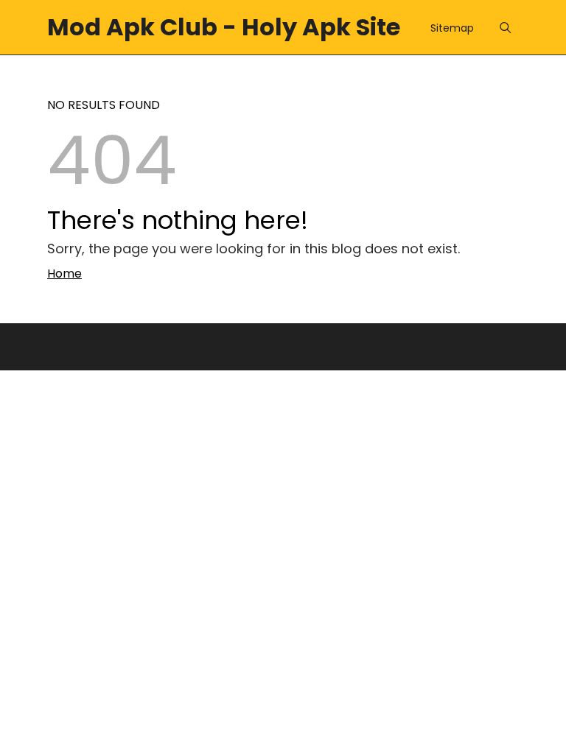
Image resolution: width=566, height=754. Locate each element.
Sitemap (452, 28)
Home (64, 273)
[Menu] (505, 28)
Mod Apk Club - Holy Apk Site (223, 26)
